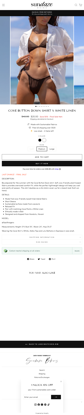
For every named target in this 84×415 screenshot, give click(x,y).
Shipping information (42, 237)
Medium (41, 149)
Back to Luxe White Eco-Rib (43, 344)
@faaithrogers (8, 222)
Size (42, 145)
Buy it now (42, 163)
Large (51, 149)
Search (42, 370)
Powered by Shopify (42, 413)
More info (77, 250)
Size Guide (42, 242)
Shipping (33, 119)
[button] (39, 140)
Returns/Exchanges (41, 377)
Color (42, 136)
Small (32, 149)
